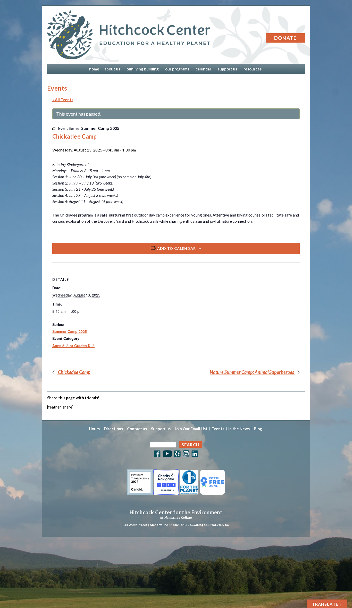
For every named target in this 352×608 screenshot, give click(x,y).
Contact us (137, 428)
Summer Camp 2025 (69, 331)
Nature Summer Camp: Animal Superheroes (252, 372)
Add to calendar (176, 248)
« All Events (62, 99)
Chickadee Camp (73, 372)
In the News (239, 428)
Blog (258, 428)
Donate (285, 38)
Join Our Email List (191, 428)
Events (218, 428)
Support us (161, 428)
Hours (94, 428)
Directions (113, 428)
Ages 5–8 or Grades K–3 (73, 345)
